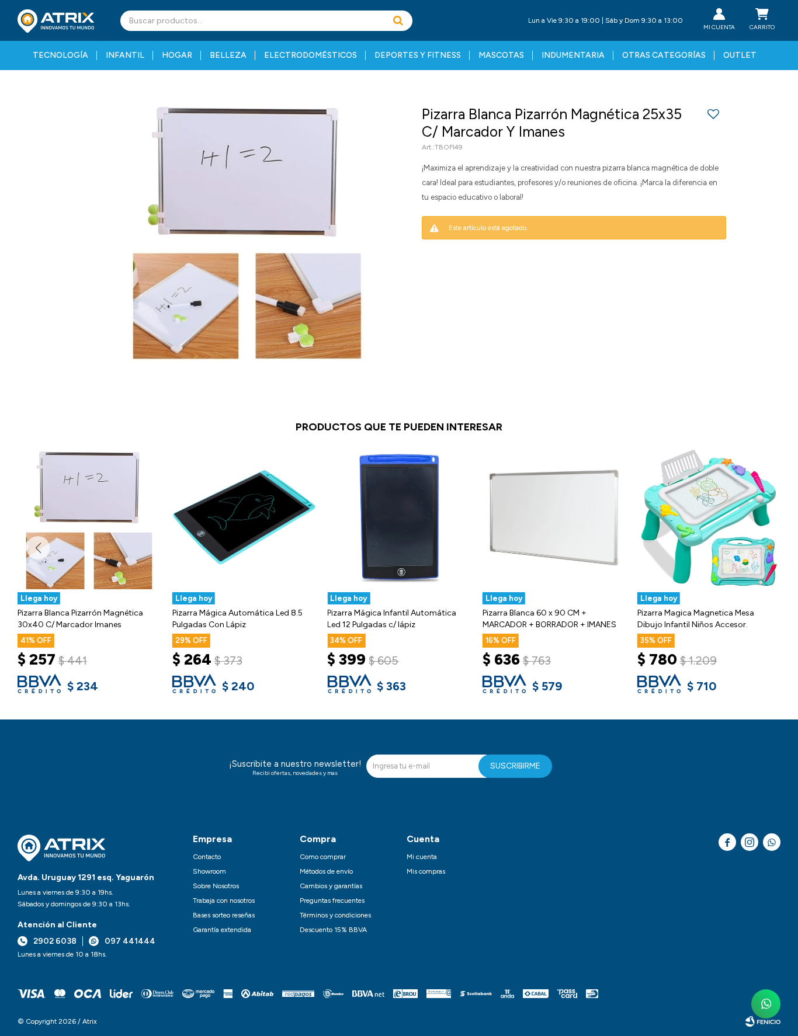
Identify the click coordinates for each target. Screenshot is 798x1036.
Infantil (125, 55)
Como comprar (323, 857)
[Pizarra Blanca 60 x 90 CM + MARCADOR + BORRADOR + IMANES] (554, 517)
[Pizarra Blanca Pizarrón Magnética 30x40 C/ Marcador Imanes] (89, 517)
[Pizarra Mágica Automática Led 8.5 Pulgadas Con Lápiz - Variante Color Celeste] (243, 517)
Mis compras (426, 871)
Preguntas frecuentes (332, 900)
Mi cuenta (422, 857)
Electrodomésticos (310, 55)
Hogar (177, 55)
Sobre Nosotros (216, 886)
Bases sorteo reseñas (224, 915)
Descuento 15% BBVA (333, 930)
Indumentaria (573, 55)
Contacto (207, 857)
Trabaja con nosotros (224, 900)
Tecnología (60, 55)
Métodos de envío (326, 871)
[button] (397, 21)
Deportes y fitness (417, 55)
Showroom (209, 871)
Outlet (740, 55)
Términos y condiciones (335, 915)
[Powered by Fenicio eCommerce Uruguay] (762, 1021)
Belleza (228, 55)
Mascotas (501, 55)
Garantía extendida (222, 930)
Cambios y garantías (331, 886)
